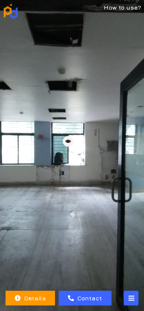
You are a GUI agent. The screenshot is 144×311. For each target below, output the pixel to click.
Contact (88, 298)
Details (34, 298)
